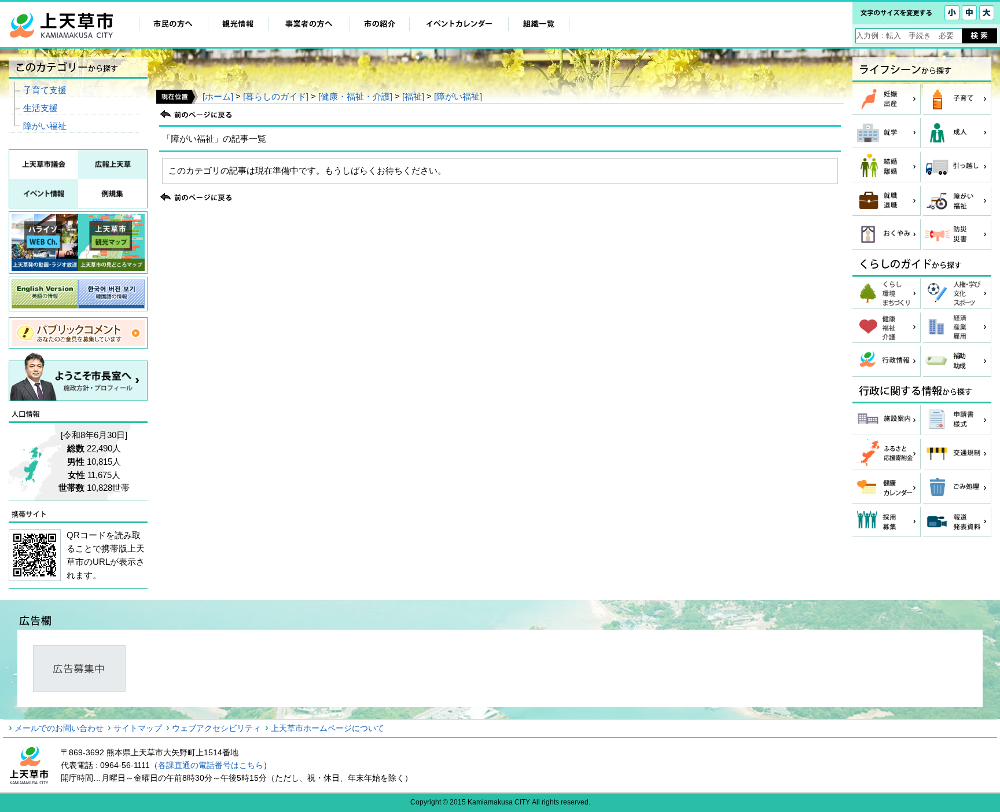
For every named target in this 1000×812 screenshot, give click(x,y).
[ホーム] (218, 96)
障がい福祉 (45, 126)
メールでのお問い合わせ (59, 728)
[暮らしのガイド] (275, 96)
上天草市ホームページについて (327, 728)
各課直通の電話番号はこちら (210, 765)
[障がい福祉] (458, 96)
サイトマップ (137, 728)
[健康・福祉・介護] (355, 96)
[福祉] (413, 96)
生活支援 (40, 108)
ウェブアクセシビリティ (216, 728)
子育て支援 (45, 90)
